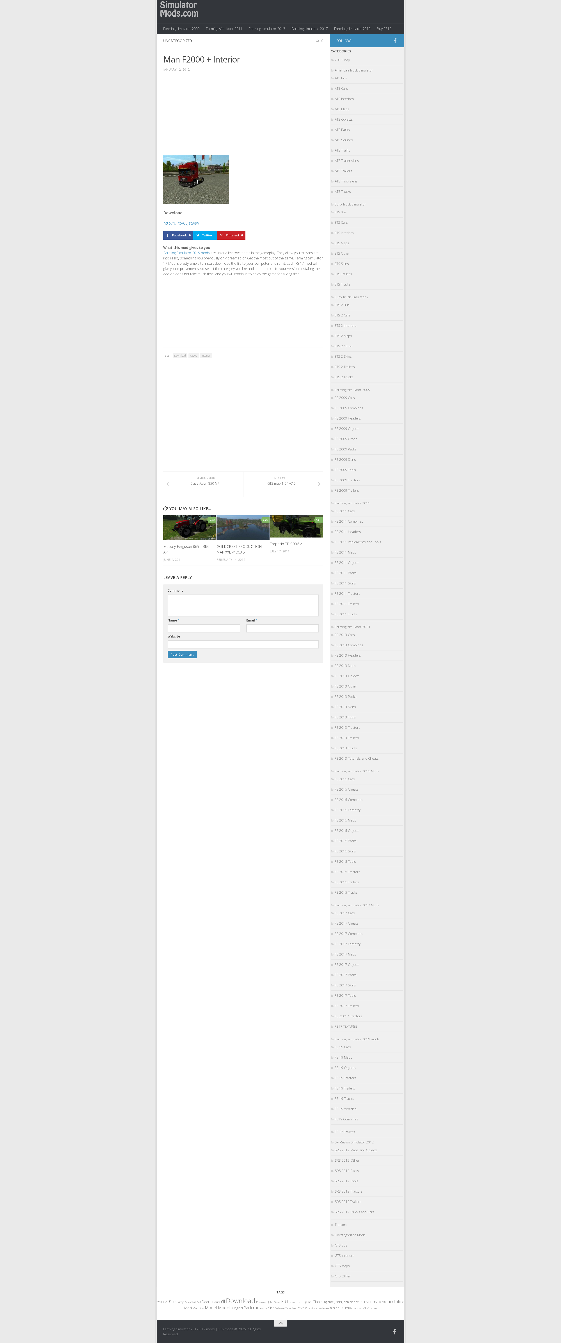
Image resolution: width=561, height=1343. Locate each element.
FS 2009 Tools (345, 470)
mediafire (395, 1301)
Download (180, 355)
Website (174, 636)
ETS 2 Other (344, 346)
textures (323, 1308)
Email (251, 620)
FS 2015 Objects (347, 830)
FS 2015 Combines (349, 799)
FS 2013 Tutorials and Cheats (357, 758)
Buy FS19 (384, 28)
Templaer (291, 1308)
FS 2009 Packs (346, 449)
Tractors (341, 1224)
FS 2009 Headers (348, 418)
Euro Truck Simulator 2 (352, 297)
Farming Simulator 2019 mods (186, 252)
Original (237, 1308)
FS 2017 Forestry (347, 944)
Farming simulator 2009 (181, 28)
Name (173, 620)
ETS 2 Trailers (345, 366)
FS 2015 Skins (345, 851)
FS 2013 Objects (347, 676)
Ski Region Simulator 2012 (354, 1142)
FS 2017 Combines (349, 933)
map (377, 1301)
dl (223, 1301)
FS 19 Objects (345, 1067)
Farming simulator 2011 (224, 28)
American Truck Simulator (354, 70)
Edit (285, 1301)
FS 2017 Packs (346, 975)
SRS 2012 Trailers (348, 1201)
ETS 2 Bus (342, 305)
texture (313, 1308)
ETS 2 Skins (343, 356)
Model (211, 1307)
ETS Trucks (343, 284)
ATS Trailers (343, 171)
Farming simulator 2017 (309, 28)
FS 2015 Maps (345, 820)
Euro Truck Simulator (350, 204)
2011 (160, 1302)
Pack (248, 1307)
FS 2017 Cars (345, 913)
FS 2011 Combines (349, 521)
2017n (171, 1301)
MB (383, 1302)
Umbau (348, 1308)
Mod (188, 1307)
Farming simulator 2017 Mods (357, 905)
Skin (271, 1307)
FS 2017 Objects (347, 964)
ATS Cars (341, 88)
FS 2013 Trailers (347, 738)
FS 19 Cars (343, 1047)
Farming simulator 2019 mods (357, 1039)
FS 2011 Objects (347, 562)
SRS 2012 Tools (346, 1181)
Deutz (216, 1302)
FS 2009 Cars (345, 397)
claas (193, 1302)
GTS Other (343, 1276)
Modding (198, 1308)
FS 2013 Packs (346, 696)
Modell (224, 1308)
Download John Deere (268, 1302)
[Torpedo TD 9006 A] (296, 526)
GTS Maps (342, 1266)
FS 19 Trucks (344, 1098)
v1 (364, 1308)
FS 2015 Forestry (347, 810)
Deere (206, 1301)
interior (206, 355)
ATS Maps (342, 109)
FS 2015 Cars (345, 779)
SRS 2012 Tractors (349, 1191)
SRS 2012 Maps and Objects (356, 1150)
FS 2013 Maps (345, 665)
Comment (175, 590)
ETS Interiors (344, 232)
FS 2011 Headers (348, 531)
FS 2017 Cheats (347, 923)
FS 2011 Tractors (347, 593)
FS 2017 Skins (345, 985)
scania (263, 1308)
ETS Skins (342, 263)
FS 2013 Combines (349, 645)
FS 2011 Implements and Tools (358, 542)
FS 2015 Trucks (346, 892)
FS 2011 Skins (345, 583)
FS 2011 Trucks (346, 614)
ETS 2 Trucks (344, 377)
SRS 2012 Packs (347, 1170)
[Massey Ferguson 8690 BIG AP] (189, 527)
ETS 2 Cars (343, 315)
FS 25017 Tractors (348, 1016)
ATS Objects (344, 119)
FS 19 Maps (343, 1057)
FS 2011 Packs (346, 573)
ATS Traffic (342, 150)
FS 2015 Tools (345, 861)
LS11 (368, 1302)
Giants (317, 1301)
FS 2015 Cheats (347, 789)
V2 (368, 1308)
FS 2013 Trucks (346, 748)
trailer (334, 1308)
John (338, 1301)
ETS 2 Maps (343, 336)
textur (302, 1308)
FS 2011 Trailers (347, 604)
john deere (351, 1302)
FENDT (300, 1302)
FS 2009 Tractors (347, 480)
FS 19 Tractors (345, 1078)
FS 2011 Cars (345, 511)
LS (361, 1302)
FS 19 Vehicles (346, 1109)
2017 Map (342, 60)
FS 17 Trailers (345, 1132)
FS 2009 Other (346, 439)
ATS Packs (342, 129)
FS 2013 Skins (345, 707)
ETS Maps (342, 243)
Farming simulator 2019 (352, 28)
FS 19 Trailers (345, 1088)
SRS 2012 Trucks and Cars (354, 1212)
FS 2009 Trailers (347, 490)
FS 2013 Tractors (347, 727)
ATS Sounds (344, 140)
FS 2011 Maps (345, 552)
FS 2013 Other (346, 686)
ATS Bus (341, 78)
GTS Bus (341, 1245)
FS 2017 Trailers (347, 1006)
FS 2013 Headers (348, 655)
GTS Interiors (344, 1255)
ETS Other (342, 253)
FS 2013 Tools (345, 717)
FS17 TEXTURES (346, 1026)
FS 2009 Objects (347, 428)
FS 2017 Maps (345, 954)
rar (256, 1307)
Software (279, 1308)
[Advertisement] (243, 116)
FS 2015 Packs (346, 841)
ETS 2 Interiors (346, 325)
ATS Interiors (344, 98)
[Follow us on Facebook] (395, 40)
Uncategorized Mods (350, 1235)
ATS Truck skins (346, 181)
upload (358, 1308)
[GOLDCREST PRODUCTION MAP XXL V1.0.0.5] (243, 527)
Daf (199, 1302)
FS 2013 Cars (345, 634)
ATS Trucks (343, 191)
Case (187, 1302)
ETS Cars (341, 222)
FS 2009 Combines (349, 408)
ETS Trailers (343, 274)
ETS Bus (341, 212)
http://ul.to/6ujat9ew (181, 223)
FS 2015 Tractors (347, 872)
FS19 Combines (346, 1119)
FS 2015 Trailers (347, 882)
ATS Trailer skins (347, 160)
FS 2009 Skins (345, 459)
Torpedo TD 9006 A (286, 543)
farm (292, 1302)
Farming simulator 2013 (267, 28)
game (308, 1302)
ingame (328, 1302)
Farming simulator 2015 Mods (357, 771)
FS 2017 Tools (345, 995)
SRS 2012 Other (347, 1160)
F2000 (193, 355)
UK (341, 1308)
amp (181, 1302)
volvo (374, 1308)
